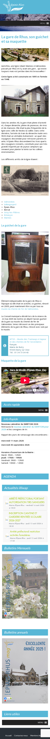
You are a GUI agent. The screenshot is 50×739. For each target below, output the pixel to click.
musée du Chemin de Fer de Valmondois (19, 309)
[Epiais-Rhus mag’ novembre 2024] (25, 586)
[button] (42, 23)
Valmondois (9, 201)
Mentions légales (37, 735)
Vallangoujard (10, 204)
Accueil (8, 735)
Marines (7, 217)
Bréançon (8, 215)
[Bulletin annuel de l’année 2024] (25, 670)
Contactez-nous (21, 735)
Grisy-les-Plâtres (12, 212)
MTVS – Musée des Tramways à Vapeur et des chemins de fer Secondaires (28, 340)
